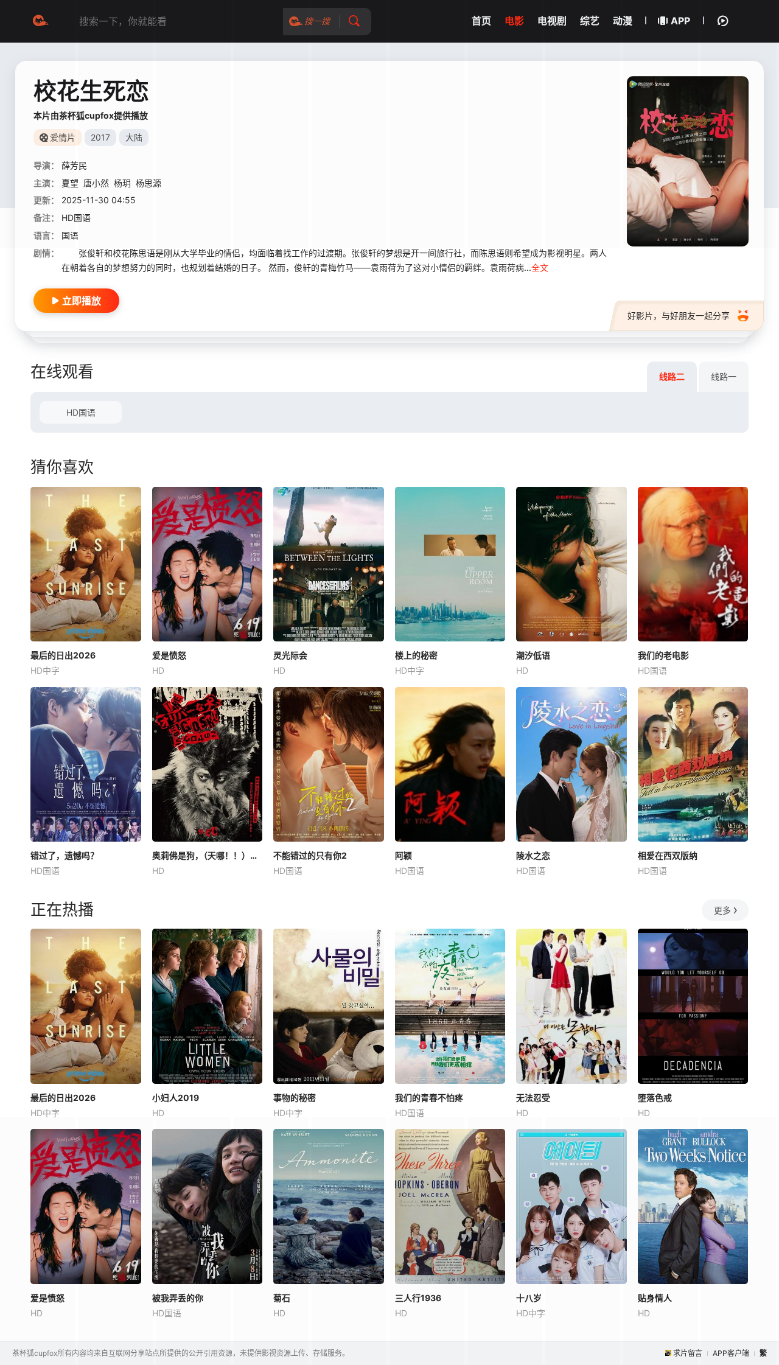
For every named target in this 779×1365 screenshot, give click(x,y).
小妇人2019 (175, 1097)
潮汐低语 (533, 655)
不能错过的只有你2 (310, 855)
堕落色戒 (655, 1097)
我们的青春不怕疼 (429, 1097)
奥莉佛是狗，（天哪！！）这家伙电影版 (207, 855)
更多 (722, 910)
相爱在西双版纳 (667, 855)
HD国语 (81, 412)
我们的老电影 (663, 655)
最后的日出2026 (63, 655)
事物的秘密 (294, 1097)
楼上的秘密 (416, 655)
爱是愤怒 (169, 655)
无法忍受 (533, 1097)
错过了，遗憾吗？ (64, 855)
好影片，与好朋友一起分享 (678, 315)
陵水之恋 (533, 855)
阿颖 (403, 855)
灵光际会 (290, 655)
